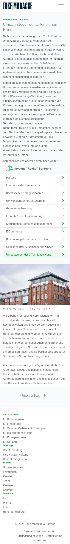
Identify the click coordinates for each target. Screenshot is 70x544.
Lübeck (7, 507)
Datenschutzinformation (39, 531)
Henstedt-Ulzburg (13, 511)
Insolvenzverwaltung (15, 454)
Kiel (5, 498)
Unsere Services (13, 467)
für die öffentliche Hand (17, 433)
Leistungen (10, 472)
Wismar (8, 502)
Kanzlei (7, 476)
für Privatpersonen (14, 437)
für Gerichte (10, 442)
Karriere (8, 485)
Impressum (39, 540)
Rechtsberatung (12, 450)
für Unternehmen (13, 419)
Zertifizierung (54, 536)
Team (6, 481)
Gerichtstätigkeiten (15, 459)
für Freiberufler (12, 424)
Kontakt (8, 490)
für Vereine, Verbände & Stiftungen (24, 428)
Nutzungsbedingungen (29, 536)
